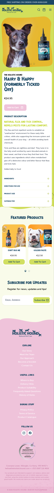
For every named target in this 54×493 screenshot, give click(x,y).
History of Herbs (27, 395)
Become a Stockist (27, 362)
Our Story (27, 351)
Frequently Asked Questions (27, 391)
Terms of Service (27, 413)
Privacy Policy (27, 409)
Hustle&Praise (41, 490)
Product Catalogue (27, 417)
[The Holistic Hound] (12, 10)
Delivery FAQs (27, 384)
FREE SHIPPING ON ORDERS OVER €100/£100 (27, 2)
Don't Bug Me (14, 250)
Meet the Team (27, 354)
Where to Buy (27, 380)
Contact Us (27, 365)
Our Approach (27, 358)
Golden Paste (40, 250)
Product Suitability (27, 387)
